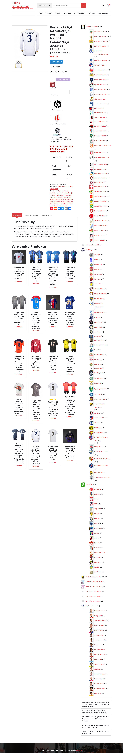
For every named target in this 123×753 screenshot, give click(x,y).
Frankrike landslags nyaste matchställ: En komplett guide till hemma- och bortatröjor (95, 719)
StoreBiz (79, 750)
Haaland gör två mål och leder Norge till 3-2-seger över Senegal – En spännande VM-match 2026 (96, 704)
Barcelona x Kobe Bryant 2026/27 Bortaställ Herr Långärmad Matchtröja (70, 452)
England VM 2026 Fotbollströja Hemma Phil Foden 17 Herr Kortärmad (19, 273)
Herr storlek (56, 67)
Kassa (57, 13)
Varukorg (91, 13)
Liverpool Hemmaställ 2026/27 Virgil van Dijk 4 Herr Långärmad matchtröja (36, 362)
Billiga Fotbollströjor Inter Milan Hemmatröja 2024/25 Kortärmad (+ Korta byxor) (36, 274)
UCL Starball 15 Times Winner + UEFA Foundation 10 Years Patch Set (61, 139)
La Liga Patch (58, 124)
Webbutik (48, 13)
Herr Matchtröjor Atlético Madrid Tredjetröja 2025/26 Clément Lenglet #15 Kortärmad (36, 320)
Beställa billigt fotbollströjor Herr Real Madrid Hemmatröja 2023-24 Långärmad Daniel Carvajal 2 (36, 455)
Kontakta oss (103, 13)
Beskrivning (17, 215)
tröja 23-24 (63, 206)
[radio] (51, 71)
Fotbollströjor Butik (56, 193)
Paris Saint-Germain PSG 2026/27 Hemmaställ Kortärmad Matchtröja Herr (53, 318)
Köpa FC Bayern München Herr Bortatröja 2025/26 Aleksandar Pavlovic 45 (18, 406)
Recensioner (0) (47, 215)
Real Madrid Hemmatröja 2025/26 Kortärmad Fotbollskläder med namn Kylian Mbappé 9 (53, 409)
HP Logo (56, 110)
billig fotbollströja (62, 191)
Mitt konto (67, 13)
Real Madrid (54, 189)
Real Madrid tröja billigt (62, 201)
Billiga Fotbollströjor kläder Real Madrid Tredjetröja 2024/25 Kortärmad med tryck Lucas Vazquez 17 (36, 409)
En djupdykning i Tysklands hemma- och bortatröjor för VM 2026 (96, 726)
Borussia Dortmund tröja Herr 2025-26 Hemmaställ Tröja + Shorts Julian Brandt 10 (70, 364)
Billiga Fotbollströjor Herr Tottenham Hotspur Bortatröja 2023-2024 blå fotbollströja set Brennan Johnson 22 (19, 453)
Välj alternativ (20, 266)
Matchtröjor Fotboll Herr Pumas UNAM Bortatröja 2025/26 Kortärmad (70, 318)
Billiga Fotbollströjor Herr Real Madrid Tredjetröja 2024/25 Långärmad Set (19, 318)
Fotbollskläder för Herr (65, 186)
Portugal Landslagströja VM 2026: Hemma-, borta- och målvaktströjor (94, 711)
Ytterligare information (31, 215)
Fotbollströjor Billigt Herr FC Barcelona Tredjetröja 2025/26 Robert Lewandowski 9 (19, 364)
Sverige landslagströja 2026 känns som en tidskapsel (95, 732)
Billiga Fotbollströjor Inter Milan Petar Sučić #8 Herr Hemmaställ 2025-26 (70, 273)
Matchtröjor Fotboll (62, 195)
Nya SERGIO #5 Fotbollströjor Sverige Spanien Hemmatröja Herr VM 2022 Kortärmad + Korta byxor (70, 405)
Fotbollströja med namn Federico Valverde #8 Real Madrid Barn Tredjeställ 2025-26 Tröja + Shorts (53, 276)
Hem (40, 13)
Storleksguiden (79, 13)
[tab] (17, 215)
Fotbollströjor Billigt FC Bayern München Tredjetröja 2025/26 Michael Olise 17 (53, 363)
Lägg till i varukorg (63, 79)
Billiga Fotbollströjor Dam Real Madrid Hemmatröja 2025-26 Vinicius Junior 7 (53, 453)
